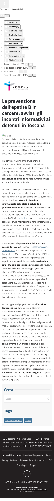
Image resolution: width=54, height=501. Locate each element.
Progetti (33, 465)
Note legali (22, 465)
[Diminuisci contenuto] (27, 64)
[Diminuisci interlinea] (21, 71)
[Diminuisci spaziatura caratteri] (30, 75)
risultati (21, 218)
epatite (28, 420)
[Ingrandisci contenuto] (31, 64)
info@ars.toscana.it (12, 446)
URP (50, 460)
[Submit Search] (48, 399)
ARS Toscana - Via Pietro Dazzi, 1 (18, 438)
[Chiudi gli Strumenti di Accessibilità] (7, 15)
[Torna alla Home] (16, 85)
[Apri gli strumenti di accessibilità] (4, 3)
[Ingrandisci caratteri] (34, 68)
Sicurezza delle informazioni (32, 460)
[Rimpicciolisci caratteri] (30, 68)
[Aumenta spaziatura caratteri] (34, 75)
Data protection (9, 460)
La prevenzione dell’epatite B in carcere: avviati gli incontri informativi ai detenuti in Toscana (26, 113)
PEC (24, 446)
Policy (49, 455)
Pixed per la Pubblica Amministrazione (35, 489)
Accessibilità (8, 455)
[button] (50, 85)
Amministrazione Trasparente (29, 455)
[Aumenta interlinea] (25, 71)
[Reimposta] (2, 16)
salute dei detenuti (13, 420)
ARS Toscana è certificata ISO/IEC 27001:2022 (27, 482)
